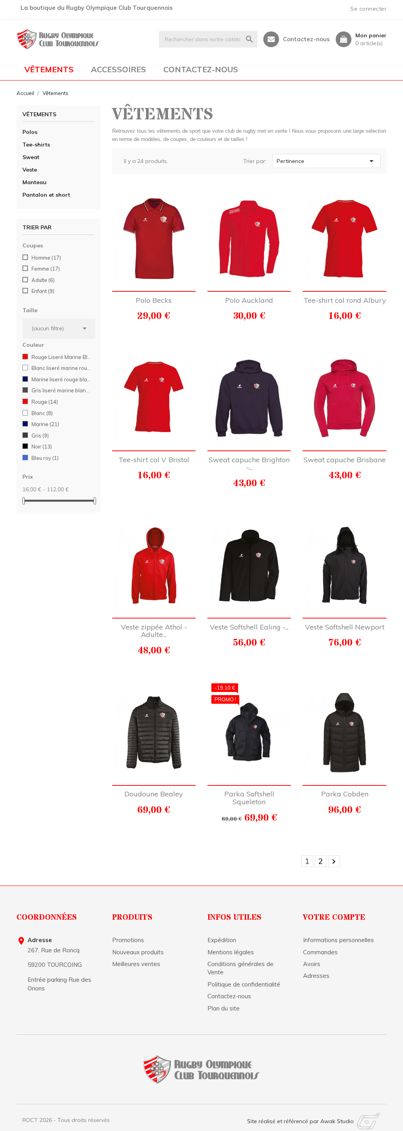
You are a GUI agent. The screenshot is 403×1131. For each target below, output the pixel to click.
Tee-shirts (36, 144)
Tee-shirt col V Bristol (153, 459)
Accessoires (118, 69)
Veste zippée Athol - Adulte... (154, 630)
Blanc (42, 413)
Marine (45, 424)
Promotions (128, 940)
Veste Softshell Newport (345, 626)
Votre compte (334, 917)
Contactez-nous (306, 39)
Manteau (34, 182)
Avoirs (311, 964)
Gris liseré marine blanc (61, 390)
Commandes (320, 952)
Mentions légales (230, 952)
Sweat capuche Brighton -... (249, 463)
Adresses (316, 975)
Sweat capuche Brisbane (344, 459)
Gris (40, 435)
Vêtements (49, 69)
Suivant (333, 861)
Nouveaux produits (138, 952)
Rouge (44, 402)
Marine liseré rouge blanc (61, 379)
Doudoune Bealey (153, 793)
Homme (46, 257)
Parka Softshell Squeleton (249, 797)
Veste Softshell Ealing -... (249, 626)
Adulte (43, 280)
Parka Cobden (344, 793)
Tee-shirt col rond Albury (344, 300)
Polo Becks (154, 300)
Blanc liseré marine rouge (61, 368)
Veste (29, 169)
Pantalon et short (46, 194)
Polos (29, 131)
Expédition (221, 940)
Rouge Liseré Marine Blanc (61, 357)
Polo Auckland (249, 300)
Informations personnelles (338, 940)
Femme (45, 268)
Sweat (30, 157)
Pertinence (326, 161)
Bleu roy (45, 458)
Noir (41, 446)
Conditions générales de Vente (240, 968)
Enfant (42, 291)
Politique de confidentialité (243, 984)
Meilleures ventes (136, 964)
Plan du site (223, 1008)
